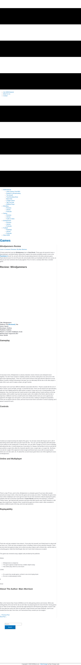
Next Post (3, 616)
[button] (7, 189)
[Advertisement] (29, 101)
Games (5, 240)
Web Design (43, 664)
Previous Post (4, 615)
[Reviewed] (12, 324)
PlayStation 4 (4, 256)
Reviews (13, 249)
